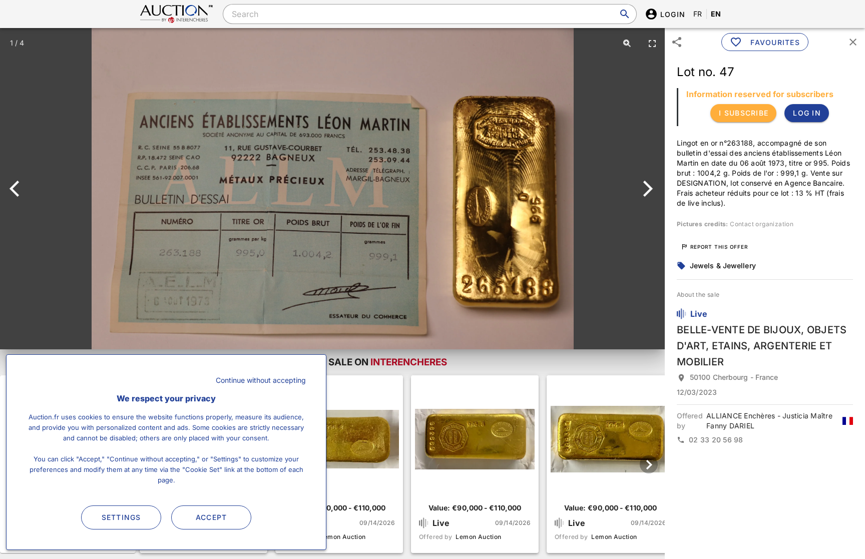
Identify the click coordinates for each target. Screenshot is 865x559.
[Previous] (19, 189)
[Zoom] (627, 43)
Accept (211, 517)
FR (697, 14)
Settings (121, 517)
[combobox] (429, 14)
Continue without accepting (261, 380)
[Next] (646, 189)
